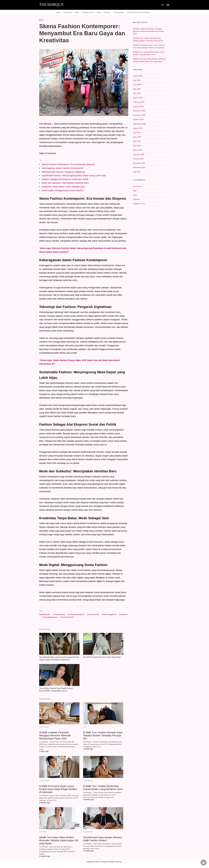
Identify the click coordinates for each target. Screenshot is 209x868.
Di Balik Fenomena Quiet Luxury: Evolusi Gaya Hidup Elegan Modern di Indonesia (58, 789)
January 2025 (138, 159)
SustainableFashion (49, 617)
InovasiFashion (93, 614)
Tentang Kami (119, 12)
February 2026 (138, 102)
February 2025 (138, 154)
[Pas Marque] (51, 4)
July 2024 (136, 172)
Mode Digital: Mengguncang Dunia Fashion (62, 190)
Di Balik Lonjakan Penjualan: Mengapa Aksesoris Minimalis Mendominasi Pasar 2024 (55, 735)
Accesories (68, 12)
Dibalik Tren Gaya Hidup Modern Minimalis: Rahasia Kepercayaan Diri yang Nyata (58, 840)
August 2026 (138, 76)
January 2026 (138, 106)
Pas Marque (45, 124)
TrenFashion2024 (67, 617)
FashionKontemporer (76, 614)
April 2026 (137, 93)
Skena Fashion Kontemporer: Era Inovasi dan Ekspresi (68, 164)
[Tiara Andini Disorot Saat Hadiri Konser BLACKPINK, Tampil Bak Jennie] (59, 675)
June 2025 (137, 137)
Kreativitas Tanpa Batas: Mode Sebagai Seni (63, 186)
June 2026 (137, 85)
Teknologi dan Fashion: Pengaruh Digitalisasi (63, 172)
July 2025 (136, 133)
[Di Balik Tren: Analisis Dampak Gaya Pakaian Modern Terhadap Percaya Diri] (103, 713)
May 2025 (137, 141)
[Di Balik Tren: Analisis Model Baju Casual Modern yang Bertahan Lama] (103, 767)
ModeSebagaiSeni (109, 614)
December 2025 (139, 111)
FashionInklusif (59, 614)
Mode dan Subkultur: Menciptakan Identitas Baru (65, 183)
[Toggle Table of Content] (41, 161)
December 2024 (139, 163)
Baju (77, 12)
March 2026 (137, 98)
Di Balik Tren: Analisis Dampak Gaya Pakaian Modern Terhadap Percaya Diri (102, 735)
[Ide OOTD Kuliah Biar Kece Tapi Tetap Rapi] (103, 644)
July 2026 (136, 80)
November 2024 (139, 167)
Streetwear (123, 614)
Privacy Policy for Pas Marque (138, 12)
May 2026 (137, 89)
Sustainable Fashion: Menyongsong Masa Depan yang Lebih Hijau (74, 175)
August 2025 (138, 128)
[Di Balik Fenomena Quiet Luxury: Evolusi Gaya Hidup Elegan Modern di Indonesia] (59, 767)
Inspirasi (107, 12)
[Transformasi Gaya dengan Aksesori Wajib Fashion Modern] (103, 818)
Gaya (99, 12)
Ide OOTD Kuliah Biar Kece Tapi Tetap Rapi (102, 657)
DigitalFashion (44, 614)
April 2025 (137, 146)
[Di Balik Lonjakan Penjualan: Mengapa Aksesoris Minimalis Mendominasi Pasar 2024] (59, 713)
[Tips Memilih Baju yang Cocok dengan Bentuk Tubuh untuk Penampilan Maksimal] (59, 644)
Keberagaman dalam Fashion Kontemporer (62, 168)
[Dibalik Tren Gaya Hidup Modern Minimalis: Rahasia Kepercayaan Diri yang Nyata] (59, 818)
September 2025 (139, 124)
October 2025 (138, 119)
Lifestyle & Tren (88, 12)
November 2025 (139, 115)
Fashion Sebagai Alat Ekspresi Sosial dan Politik (65, 179)
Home (58, 12)
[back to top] (204, 863)
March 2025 (137, 150)
